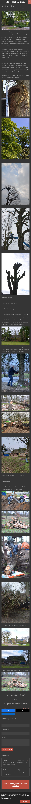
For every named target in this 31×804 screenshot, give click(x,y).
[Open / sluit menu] (29, 2)
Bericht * (4, 737)
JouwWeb (15, 786)
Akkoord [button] (25, 801)
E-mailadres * (5, 729)
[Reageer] (27, 760)
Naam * (4, 722)
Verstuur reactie (7, 749)
